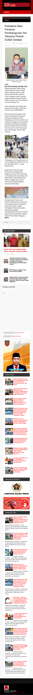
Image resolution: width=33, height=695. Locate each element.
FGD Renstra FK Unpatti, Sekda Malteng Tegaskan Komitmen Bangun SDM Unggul (21, 421)
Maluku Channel (19, 332)
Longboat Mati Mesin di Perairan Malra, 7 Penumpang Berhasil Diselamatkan (21, 460)
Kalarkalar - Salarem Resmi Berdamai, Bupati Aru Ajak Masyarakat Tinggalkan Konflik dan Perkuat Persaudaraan (21, 600)
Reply (17, 43)
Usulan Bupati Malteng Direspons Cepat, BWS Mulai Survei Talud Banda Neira (20, 470)
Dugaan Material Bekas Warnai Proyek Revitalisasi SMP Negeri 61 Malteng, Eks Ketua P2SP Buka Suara (21, 391)
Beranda (7, 17)
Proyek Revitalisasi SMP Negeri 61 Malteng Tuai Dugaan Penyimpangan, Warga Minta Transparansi (21, 536)
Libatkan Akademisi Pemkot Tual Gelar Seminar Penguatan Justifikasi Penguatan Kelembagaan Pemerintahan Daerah (19, 261)
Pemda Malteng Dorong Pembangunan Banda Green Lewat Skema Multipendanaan (21, 440)
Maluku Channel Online (19, 692)
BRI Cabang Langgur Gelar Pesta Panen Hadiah (18, 270)
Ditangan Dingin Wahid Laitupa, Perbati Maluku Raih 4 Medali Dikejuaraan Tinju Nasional (21, 450)
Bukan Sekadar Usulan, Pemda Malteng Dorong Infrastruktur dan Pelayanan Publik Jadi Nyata (21, 381)
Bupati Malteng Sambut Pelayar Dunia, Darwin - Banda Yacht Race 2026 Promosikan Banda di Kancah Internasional (21, 431)
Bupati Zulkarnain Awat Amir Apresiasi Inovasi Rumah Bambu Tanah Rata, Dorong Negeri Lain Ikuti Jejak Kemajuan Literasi (21, 412)
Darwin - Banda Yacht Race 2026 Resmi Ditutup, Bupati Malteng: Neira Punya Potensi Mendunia (20, 401)
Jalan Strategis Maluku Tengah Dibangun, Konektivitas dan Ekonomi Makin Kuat (20, 663)
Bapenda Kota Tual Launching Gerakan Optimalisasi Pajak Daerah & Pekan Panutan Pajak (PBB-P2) (19, 279)
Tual (14, 17)
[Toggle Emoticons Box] (3, 293)
